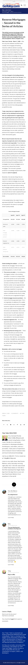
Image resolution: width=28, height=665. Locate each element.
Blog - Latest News (6, 10)
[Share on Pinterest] (17, 425)
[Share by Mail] (24, 425)
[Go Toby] (11, 5)
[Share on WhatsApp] (14, 425)
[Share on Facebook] (4, 425)
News (3, 29)
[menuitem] (21, 5)
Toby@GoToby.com (10, 458)
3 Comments (14, 413)
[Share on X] (7, 425)
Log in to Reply (11, 517)
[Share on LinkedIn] (20, 425)
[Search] (21, 5)
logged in (13, 619)
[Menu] (24, 5)
